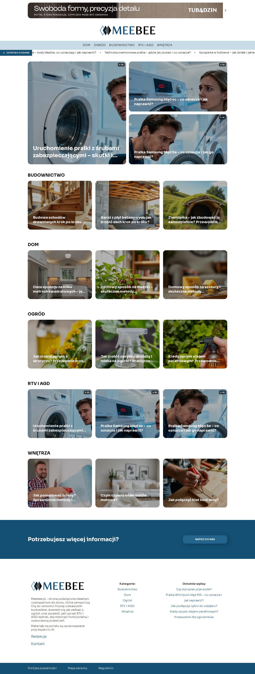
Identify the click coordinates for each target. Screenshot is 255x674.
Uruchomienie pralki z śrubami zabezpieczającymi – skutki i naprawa (76, 151)
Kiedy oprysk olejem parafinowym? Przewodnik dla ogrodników (192, 358)
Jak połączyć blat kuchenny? (193, 500)
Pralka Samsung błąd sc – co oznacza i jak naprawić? (171, 101)
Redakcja (39, 636)
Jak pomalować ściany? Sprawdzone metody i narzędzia (54, 497)
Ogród (36, 314)
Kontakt (38, 644)
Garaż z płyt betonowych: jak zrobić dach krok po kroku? (126, 219)
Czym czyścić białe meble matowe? (124, 497)
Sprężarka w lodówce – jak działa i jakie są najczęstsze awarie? (188, 52)
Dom (33, 244)
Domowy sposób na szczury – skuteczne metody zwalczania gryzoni (194, 289)
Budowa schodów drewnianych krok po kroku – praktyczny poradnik (58, 219)
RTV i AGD (39, 383)
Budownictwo (46, 175)
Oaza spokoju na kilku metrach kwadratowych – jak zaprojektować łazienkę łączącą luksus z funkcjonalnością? (58, 289)
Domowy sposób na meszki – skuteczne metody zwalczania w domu (127, 289)
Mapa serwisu (77, 668)
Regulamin (106, 668)
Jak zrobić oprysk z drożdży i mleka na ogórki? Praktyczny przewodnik (126, 358)
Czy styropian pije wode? (194, 589)
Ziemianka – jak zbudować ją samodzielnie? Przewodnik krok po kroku (194, 219)
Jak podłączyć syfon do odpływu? (194, 606)
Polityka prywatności (42, 668)
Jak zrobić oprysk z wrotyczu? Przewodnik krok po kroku (58, 358)
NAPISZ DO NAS (205, 539)
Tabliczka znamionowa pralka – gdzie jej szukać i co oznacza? (92, 52)
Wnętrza (39, 453)
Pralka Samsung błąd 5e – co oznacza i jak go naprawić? (174, 154)
